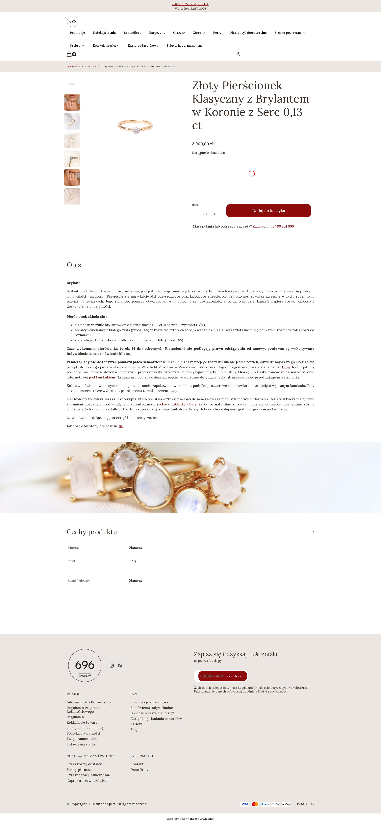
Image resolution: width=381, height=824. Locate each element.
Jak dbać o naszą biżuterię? (152, 713)
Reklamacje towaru (82, 722)
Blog (133, 729)
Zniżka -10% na (182, 4)
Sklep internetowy (189, 818)
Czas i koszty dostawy (84, 764)
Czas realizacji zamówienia (88, 775)
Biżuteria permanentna (149, 702)
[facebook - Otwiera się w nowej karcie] (119, 665)
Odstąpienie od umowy (85, 728)
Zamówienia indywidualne (151, 708)
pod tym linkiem (102, 377)
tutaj (286, 367)
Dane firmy (139, 769)
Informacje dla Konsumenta (89, 702)
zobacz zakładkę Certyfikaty (182, 404)
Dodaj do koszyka (268, 210)
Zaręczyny (90, 66)
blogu (139, 377)
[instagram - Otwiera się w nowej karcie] (111, 665)
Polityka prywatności (83, 733)
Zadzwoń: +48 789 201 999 (273, 226)
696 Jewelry (73, 66)
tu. (121, 426)
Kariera (136, 724)
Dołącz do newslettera (223, 676)
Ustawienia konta (81, 744)
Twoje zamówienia (82, 739)
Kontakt (136, 764)
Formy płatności (79, 769)
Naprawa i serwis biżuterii (88, 780)
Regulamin (75, 717)
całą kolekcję (200, 4)
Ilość (195, 205)
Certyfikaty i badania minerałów (156, 718)
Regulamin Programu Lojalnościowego (84, 710)
